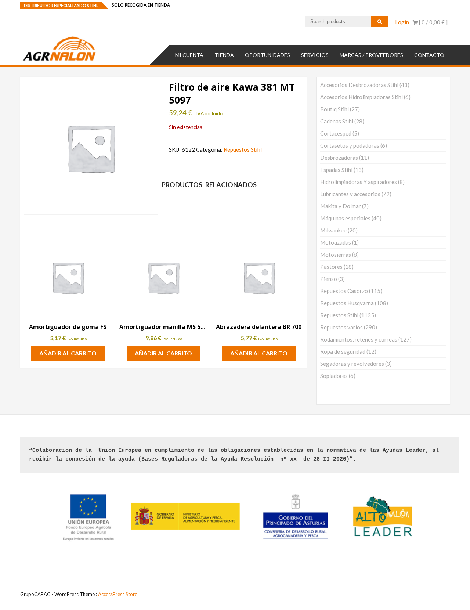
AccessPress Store (117, 594)
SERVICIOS (315, 55)
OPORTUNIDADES (267, 55)
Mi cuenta (189, 55)
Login (402, 22)
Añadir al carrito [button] (68, 353)
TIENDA (224, 55)
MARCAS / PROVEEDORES (371, 55)
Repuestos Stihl (243, 149)
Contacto (429, 55)
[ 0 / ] (433, 22)
